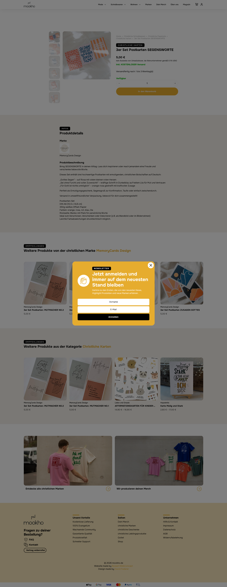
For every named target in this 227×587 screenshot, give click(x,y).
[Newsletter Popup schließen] (151, 265)
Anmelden (113, 317)
